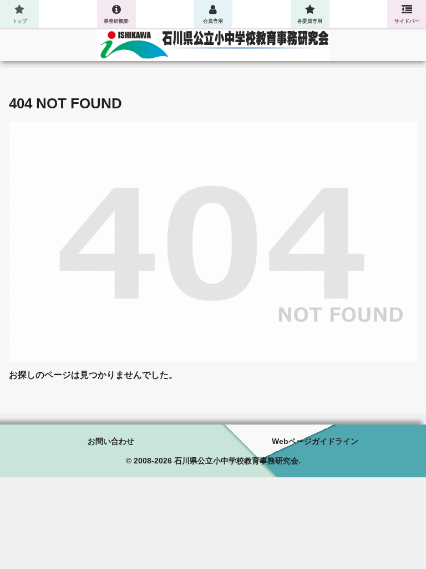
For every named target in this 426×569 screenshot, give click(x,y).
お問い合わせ (111, 441)
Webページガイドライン (315, 441)
